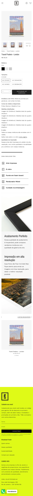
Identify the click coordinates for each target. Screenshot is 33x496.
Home (3, 51)
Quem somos (5, 443)
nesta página (23, 137)
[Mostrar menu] (2, 3)
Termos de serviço (7, 435)
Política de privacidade (25, 434)
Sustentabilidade (6, 451)
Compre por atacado (7, 455)
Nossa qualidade (6, 447)
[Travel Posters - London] (16, 335)
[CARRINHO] (30, 3)
